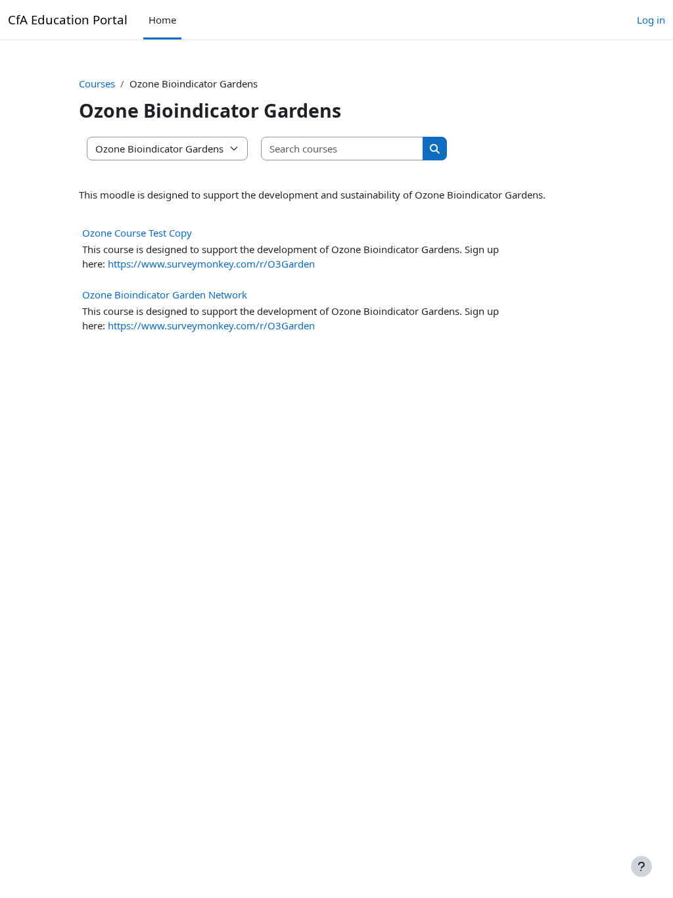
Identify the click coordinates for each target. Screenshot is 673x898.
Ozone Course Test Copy (137, 232)
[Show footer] (641, 866)
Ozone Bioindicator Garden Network (164, 294)
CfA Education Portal (68, 19)
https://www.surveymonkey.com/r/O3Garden (211, 263)
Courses (97, 83)
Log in (651, 19)
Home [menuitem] (162, 19)
